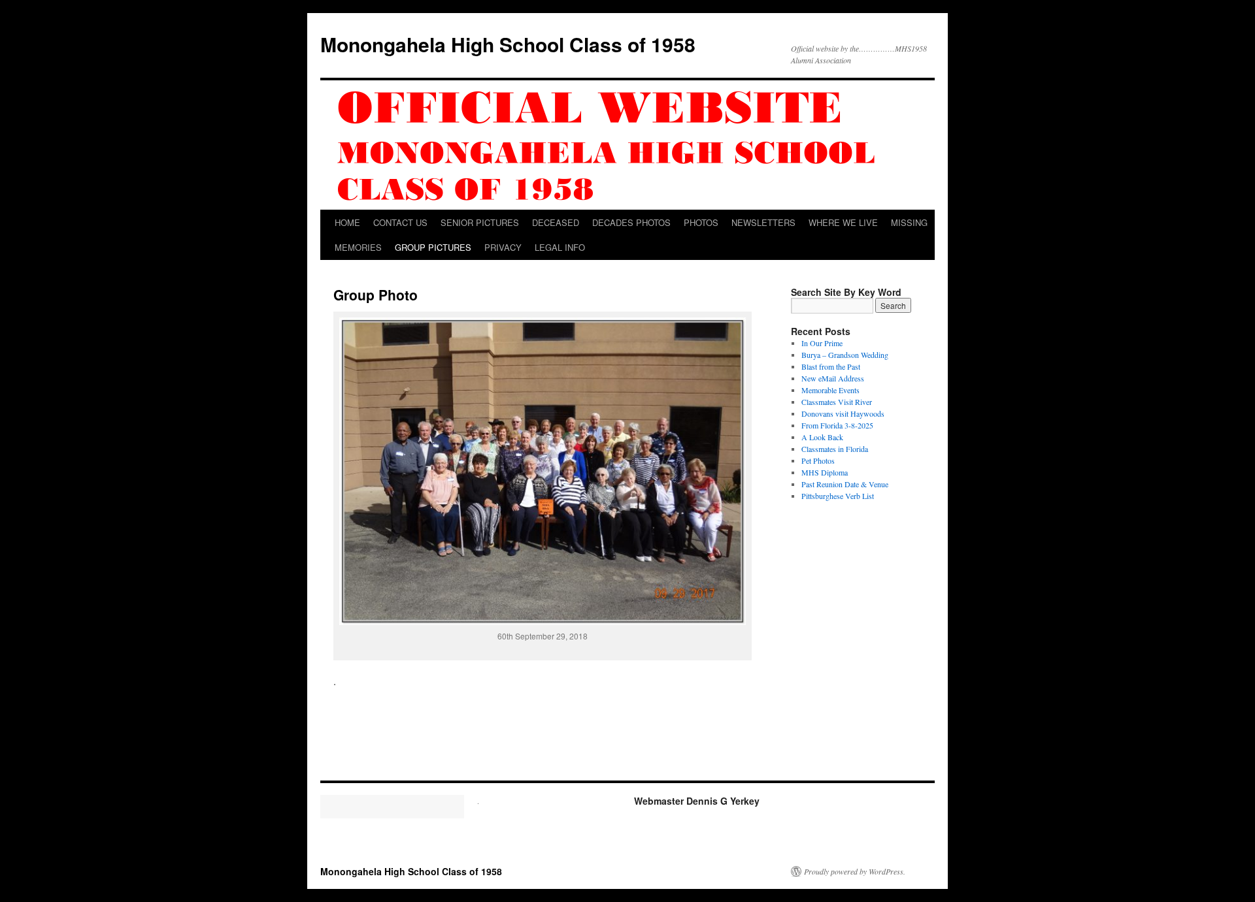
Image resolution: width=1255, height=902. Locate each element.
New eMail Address (832, 378)
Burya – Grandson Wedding (844, 354)
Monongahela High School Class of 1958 (507, 44)
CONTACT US (400, 222)
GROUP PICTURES (433, 247)
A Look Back (822, 437)
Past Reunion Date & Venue (844, 484)
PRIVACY (503, 247)
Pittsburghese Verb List (837, 496)
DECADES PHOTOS (631, 222)
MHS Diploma (824, 472)
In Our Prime (822, 343)
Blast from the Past (830, 366)
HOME (347, 222)
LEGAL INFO (560, 247)
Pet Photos (818, 460)
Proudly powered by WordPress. (854, 871)
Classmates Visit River (836, 401)
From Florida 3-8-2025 (837, 425)
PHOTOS (701, 222)
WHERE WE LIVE (843, 222)
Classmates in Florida (834, 448)
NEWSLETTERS (763, 222)
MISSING (909, 222)
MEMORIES (358, 247)
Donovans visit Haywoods (842, 413)
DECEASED (555, 222)
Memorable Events (830, 390)
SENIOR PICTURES (480, 222)
